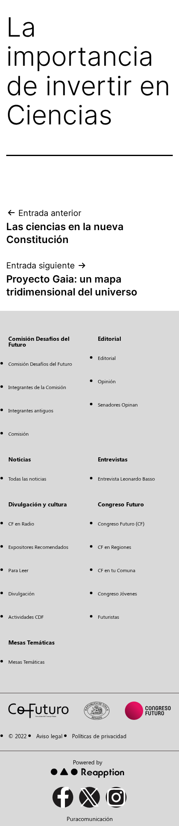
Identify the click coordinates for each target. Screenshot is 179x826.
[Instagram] (116, 797)
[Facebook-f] (62, 797)
